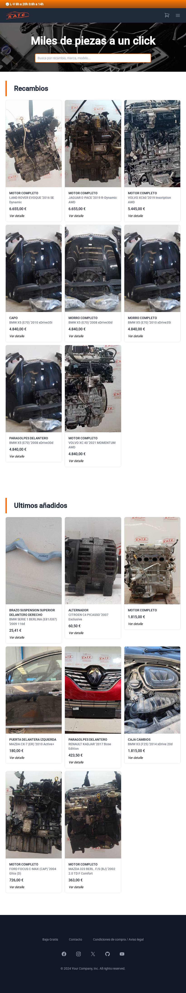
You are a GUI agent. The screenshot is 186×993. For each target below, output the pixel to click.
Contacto (75, 939)
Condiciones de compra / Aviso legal (118, 939)
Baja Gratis (50, 939)
